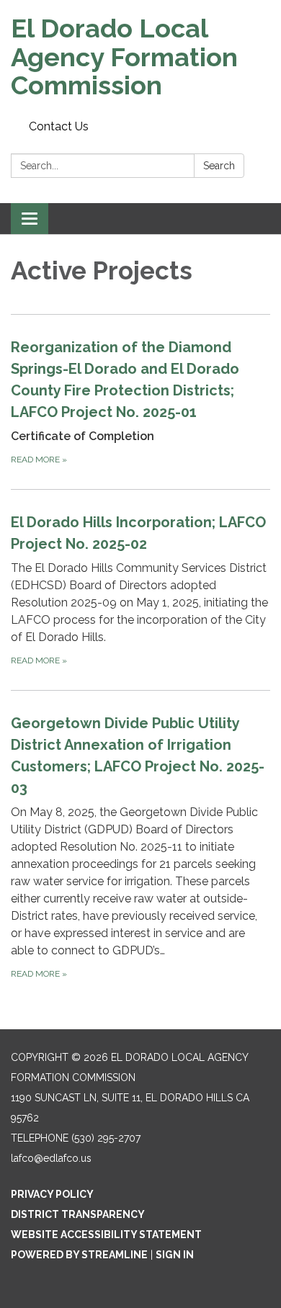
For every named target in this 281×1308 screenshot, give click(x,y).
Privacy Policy (52, 1194)
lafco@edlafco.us (51, 1158)
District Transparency (78, 1214)
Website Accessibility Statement (106, 1234)
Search (219, 165)
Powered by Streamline (79, 1254)
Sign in (175, 1254)
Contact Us (59, 126)
